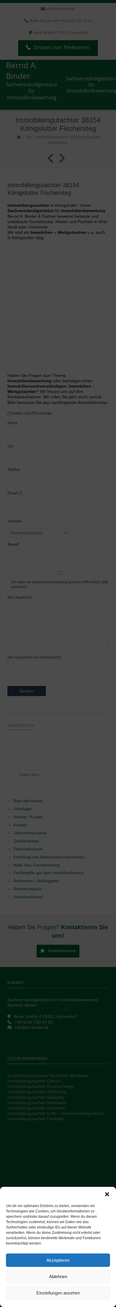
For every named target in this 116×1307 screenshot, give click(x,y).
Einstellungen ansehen (58, 1292)
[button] (107, 1194)
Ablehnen (58, 1276)
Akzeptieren (58, 1260)
